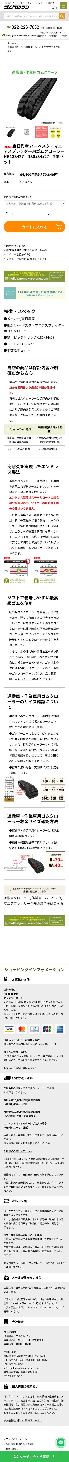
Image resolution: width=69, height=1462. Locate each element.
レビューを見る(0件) (18, 254)
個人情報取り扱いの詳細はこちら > (23, 1420)
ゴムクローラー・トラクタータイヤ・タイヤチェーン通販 (28, 3)
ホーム (10, 43)
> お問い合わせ (12, 1449)
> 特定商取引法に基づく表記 (19, 1444)
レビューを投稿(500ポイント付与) (26, 259)
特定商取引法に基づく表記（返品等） (28, 250)
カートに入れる (34, 226)
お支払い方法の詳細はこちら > (20, 1067)
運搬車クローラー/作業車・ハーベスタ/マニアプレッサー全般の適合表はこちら (33, 900)
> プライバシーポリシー (17, 1439)
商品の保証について (17, 246)
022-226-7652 (25, 27)
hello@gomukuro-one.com (21, 35)
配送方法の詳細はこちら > (18, 1151)
